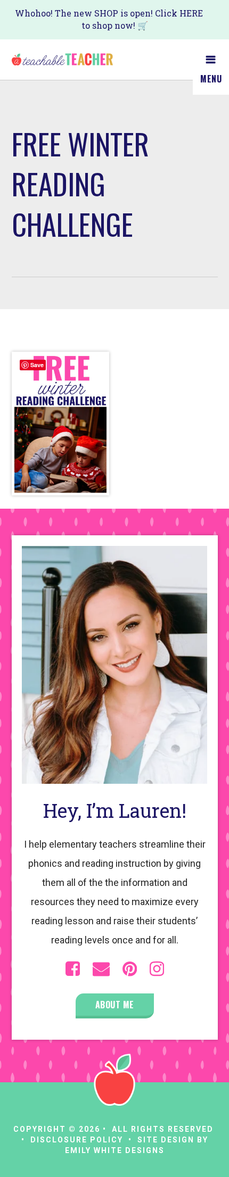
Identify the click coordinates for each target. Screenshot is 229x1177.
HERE (191, 13)
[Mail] (101, 968)
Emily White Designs (115, 1150)
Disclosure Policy (76, 1139)
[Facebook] (73, 968)
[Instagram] (157, 968)
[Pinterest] (129, 968)
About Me (114, 1004)
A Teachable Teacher (62, 59)
